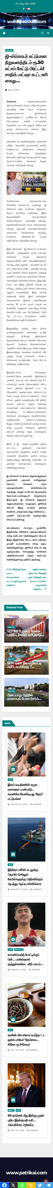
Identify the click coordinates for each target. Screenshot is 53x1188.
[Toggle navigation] (48, 33)
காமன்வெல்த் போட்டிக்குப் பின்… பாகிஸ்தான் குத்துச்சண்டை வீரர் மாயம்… (25, 959)
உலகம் (10, 779)
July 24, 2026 (17, 1130)
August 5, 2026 (18, 970)
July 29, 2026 (17, 1050)
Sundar (37, 804)
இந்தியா (11, 1110)
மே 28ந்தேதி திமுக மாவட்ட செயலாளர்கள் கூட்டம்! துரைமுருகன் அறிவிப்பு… (16, 577)
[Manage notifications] (46, 1181)
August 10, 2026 (19, 804)
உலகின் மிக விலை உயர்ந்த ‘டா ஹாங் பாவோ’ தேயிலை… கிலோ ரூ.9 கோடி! (26, 1039)
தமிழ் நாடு (9, 50)
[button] (42, 33)
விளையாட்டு (19, 949)
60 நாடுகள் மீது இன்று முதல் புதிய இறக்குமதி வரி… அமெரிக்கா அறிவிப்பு (26, 1120)
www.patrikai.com (26, 21)
